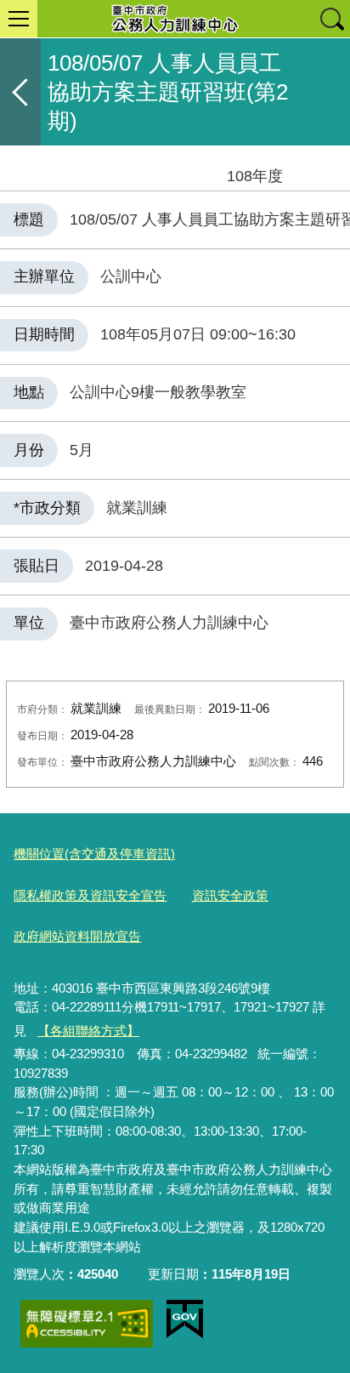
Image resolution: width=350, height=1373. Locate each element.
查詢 (331, 18)
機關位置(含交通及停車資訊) (94, 853)
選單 (18, 18)
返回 (20, 91)
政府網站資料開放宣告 (77, 936)
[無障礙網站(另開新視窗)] (86, 1323)
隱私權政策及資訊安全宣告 (90, 895)
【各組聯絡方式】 (88, 1030)
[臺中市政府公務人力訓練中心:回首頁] (175, 18)
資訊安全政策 (230, 895)
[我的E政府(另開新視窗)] (185, 1319)
